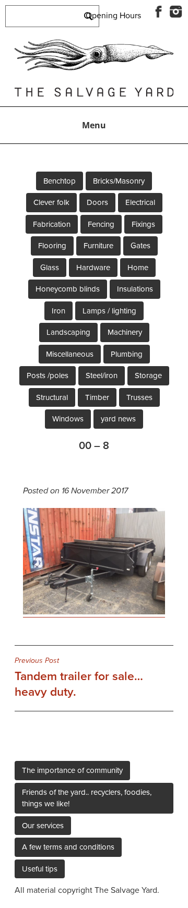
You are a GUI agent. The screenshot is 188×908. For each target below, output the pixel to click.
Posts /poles (47, 375)
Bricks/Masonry (119, 181)
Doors (97, 202)
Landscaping (68, 332)
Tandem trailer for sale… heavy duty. (79, 677)
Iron (58, 311)
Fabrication (51, 224)
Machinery (125, 332)
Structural (52, 397)
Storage (148, 375)
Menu (94, 125)
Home (137, 267)
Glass (49, 267)
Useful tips (39, 869)
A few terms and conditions (68, 847)
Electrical (140, 202)
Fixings (143, 224)
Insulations (135, 289)
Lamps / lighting (109, 311)
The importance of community (72, 770)
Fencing (101, 224)
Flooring (52, 245)
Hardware (93, 267)
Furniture (98, 245)
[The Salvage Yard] (94, 68)
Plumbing (127, 354)
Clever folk (51, 202)
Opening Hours (113, 15)
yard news (118, 418)
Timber (97, 397)
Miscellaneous (69, 354)
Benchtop (59, 181)
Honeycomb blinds (68, 289)
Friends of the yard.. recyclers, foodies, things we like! (86, 798)
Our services (43, 825)
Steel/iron (102, 375)
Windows (68, 418)
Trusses (139, 397)
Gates (140, 245)
